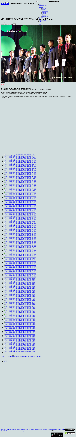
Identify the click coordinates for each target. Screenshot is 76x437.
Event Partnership (20, 429)
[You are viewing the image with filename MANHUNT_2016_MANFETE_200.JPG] (20, 250)
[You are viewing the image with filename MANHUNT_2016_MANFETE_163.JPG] (20, 216)
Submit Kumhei (43, 5)
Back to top (26, 431)
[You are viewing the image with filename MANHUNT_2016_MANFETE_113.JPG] (20, 166)
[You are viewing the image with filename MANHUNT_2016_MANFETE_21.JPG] (19, 258)
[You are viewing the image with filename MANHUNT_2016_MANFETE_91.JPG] (19, 344)
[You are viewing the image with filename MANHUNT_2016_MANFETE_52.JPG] (19, 306)
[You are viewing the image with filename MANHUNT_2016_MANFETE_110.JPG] (20, 162)
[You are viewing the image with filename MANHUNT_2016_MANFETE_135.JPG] (20, 185)
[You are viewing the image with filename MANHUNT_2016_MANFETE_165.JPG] (20, 217)
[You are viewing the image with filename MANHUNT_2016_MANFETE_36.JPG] (19, 290)
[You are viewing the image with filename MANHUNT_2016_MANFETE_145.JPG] (20, 197)
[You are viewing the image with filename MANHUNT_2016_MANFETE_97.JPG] (19, 348)
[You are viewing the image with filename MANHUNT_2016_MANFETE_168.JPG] (20, 220)
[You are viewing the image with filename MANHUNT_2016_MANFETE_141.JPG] (20, 193)
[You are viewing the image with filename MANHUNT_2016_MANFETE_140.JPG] (20, 192)
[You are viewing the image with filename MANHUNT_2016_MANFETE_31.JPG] (19, 287)
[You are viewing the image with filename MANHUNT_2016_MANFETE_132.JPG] (20, 181)
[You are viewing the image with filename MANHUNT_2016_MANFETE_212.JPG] (20, 261)
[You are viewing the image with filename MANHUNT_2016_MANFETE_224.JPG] (20, 275)
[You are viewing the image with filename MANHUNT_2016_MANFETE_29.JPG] (19, 285)
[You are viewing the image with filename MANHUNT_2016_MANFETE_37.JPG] (19, 291)
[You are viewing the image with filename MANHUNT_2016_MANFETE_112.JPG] (20, 165)
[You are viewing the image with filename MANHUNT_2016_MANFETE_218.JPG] (20, 267)
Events (41, 17)
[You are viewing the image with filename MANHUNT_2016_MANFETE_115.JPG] (20, 168)
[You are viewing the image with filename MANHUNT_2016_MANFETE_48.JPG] (19, 302)
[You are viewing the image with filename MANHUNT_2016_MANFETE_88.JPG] (19, 342)
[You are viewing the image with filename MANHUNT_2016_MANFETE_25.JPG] (19, 279)
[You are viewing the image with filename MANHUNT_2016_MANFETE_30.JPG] (19, 286)
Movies (44, 15)
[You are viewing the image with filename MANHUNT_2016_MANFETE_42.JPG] (19, 296)
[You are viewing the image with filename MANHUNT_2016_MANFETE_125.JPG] (20, 176)
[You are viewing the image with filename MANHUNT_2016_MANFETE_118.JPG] (20, 170)
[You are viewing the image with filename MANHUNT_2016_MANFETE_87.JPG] (19, 340)
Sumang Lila (45, 16)
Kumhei (41, 7)
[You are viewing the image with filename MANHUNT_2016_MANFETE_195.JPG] (20, 243)
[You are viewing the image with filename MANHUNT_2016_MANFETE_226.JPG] (20, 277)
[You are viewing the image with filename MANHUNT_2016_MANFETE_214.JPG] (20, 263)
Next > (5, 361)
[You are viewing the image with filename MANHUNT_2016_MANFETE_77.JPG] (19, 330)
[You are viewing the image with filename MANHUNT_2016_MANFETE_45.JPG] (19, 299)
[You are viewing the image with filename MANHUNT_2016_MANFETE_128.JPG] (20, 177)
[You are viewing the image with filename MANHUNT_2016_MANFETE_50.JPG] (19, 304)
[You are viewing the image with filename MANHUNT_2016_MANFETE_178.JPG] (20, 229)
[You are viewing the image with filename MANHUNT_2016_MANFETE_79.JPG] (19, 331)
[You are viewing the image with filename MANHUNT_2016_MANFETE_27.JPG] (19, 282)
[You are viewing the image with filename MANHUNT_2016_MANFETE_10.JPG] (19, 157)
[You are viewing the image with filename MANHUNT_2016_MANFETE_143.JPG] (20, 194)
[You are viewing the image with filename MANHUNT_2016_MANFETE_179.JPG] (20, 230)
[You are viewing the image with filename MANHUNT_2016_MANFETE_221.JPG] (20, 271)
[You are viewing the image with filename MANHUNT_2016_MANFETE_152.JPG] (20, 205)
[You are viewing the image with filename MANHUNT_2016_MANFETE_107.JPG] (20, 161)
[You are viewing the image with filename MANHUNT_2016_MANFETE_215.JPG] (20, 265)
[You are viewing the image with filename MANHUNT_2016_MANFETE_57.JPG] (19, 311)
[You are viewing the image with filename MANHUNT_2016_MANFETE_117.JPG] (20, 169)
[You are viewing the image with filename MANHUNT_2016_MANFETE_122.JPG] (20, 173)
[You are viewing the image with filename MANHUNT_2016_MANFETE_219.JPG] (20, 269)
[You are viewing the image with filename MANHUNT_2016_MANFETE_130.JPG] (20, 180)
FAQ (36, 429)
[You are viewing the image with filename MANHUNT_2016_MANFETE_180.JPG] (20, 231)
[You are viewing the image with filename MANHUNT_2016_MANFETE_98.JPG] (19, 349)
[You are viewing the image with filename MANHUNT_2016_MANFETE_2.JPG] (19, 247)
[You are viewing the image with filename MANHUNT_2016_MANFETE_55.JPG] (19, 308)
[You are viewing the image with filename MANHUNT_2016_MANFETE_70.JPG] (19, 324)
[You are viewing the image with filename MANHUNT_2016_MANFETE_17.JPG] (19, 221)
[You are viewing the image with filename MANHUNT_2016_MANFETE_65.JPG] (19, 320)
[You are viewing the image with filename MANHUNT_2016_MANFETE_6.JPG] (19, 314)
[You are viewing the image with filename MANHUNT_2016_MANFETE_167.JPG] (20, 218)
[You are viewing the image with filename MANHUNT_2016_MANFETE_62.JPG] (19, 318)
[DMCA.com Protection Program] (69, 434)
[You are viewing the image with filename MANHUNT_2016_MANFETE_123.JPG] (20, 174)
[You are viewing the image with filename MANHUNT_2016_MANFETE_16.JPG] (19, 212)
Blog (33, 429)
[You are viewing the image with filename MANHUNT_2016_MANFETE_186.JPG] (20, 238)
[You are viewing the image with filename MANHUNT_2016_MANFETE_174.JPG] (20, 226)
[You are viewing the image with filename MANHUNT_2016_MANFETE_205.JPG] (20, 255)
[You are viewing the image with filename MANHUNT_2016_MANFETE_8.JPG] (19, 332)
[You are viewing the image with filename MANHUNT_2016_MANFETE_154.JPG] (20, 206)
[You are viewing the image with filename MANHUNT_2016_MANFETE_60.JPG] (19, 315)
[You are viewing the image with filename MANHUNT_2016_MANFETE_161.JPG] (20, 213)
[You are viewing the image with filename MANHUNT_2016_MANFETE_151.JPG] (20, 204)
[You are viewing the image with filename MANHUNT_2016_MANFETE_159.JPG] (20, 210)
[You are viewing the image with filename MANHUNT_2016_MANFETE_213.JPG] (20, 262)
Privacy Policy (3, 429)
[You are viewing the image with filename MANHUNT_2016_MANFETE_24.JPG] (19, 278)
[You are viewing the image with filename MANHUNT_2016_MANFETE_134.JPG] (20, 184)
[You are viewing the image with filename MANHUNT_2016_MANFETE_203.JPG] (20, 253)
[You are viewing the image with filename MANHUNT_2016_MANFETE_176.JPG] (20, 227)
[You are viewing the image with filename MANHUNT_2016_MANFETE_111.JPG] (20, 164)
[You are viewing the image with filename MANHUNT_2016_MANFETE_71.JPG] (19, 326)
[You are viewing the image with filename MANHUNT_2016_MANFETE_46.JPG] (19, 300)
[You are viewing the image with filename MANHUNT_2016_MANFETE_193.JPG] (20, 242)
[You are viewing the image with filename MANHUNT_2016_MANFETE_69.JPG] (19, 323)
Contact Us (4, 430)
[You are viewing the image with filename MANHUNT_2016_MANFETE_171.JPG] (20, 222)
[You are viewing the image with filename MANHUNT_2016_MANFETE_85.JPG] (19, 338)
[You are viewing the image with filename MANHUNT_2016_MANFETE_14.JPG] (19, 190)
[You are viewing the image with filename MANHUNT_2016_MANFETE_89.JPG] (19, 343)
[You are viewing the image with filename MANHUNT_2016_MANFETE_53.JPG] (19, 307)
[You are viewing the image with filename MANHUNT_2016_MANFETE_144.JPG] (20, 196)
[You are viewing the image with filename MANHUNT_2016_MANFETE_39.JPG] (19, 294)
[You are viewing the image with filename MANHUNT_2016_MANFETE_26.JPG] (19, 281)
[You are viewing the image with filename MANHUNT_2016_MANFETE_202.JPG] (20, 251)
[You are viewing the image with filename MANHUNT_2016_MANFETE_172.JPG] (20, 224)
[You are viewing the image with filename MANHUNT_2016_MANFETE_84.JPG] (19, 336)
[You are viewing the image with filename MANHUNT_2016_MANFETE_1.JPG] (19, 156)
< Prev (5, 360)
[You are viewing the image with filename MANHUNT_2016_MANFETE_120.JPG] (20, 172)
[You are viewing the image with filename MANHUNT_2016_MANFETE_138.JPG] (20, 188)
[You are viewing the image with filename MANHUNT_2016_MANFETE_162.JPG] (20, 214)
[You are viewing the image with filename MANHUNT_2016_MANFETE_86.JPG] (19, 339)
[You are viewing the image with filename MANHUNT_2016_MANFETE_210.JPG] (20, 259)
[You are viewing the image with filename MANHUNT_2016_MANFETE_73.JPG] (19, 327)
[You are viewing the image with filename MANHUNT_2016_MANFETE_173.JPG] (20, 225)
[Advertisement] (28, 10)
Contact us (41, 23)
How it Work (39, 429)
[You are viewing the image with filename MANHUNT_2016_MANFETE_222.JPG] (20, 273)
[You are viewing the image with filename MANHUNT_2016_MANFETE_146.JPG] (20, 198)
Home (40, 4)
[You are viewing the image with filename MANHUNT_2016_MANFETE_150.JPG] (20, 202)
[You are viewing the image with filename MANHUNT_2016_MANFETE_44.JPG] (19, 298)
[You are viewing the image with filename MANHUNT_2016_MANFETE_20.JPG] (19, 249)
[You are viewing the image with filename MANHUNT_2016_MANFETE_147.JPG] (20, 200)
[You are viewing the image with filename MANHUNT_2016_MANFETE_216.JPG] (20, 266)
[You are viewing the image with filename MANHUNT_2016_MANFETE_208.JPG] (20, 257)
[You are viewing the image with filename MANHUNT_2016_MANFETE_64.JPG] (19, 319)
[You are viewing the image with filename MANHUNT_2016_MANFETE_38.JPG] (19, 292)
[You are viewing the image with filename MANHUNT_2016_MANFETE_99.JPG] (19, 351)
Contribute (45, 429)
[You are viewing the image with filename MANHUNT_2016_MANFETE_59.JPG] (19, 312)
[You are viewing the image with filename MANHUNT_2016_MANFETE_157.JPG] (20, 209)
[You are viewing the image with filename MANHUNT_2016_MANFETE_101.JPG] (20, 159)
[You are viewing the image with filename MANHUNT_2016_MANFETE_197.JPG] (20, 245)
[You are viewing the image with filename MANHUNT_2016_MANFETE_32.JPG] (19, 288)
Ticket (40, 21)
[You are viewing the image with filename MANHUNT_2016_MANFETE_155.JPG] (20, 208)
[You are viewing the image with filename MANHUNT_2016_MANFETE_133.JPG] (20, 182)
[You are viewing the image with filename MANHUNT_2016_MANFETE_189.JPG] (20, 239)
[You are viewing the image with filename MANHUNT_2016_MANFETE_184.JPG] (20, 237)
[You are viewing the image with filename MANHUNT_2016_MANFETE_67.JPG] (19, 322)
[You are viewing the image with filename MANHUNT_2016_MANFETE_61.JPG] (19, 316)
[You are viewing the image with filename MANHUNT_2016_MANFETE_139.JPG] (20, 189)
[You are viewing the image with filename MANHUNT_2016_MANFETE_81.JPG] (19, 335)
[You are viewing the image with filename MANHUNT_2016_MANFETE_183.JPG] (20, 235)
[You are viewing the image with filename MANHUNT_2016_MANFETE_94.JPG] (19, 347)
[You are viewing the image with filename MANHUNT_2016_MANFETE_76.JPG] (19, 328)
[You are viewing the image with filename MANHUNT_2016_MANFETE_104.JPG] (20, 160)
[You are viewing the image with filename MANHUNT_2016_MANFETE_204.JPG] (20, 254)
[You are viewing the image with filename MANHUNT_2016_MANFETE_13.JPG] (19, 178)
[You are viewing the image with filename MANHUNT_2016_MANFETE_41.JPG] (19, 295)
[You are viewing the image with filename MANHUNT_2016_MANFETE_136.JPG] (20, 186)
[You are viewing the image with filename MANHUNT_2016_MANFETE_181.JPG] (20, 233)
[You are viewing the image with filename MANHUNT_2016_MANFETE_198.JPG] (20, 246)
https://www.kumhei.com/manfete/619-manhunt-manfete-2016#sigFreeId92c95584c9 (21, 356)
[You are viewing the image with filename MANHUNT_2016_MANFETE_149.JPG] (20, 201)
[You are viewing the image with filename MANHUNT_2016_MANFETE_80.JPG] (19, 334)
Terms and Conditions (11, 429)
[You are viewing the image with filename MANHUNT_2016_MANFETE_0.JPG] (19, 155)
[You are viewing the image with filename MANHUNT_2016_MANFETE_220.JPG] (20, 270)
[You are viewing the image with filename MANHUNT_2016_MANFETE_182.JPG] (20, 234)
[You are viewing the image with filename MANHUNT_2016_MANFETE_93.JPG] (19, 346)
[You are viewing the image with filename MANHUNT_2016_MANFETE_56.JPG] (19, 310)
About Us (41, 24)
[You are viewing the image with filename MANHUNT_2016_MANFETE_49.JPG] (19, 303)
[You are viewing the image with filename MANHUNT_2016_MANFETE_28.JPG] (19, 283)
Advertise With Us (28, 429)
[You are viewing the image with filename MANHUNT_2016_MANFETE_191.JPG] (20, 241)
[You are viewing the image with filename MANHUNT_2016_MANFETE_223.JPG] (20, 274)
